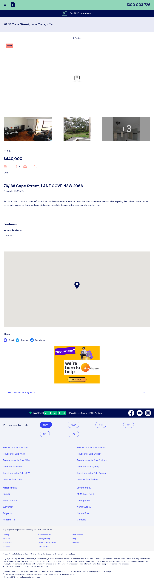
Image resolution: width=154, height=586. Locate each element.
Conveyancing (44, 538)
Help (74, 538)
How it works (77, 534)
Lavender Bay (84, 487)
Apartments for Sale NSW (16, 473)
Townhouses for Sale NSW (16, 460)
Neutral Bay (83, 513)
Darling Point (83, 500)
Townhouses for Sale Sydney (92, 460)
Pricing (6, 534)
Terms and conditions (47, 543)
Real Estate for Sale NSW (16, 447)
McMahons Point (85, 494)
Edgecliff (7, 513)
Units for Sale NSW (13, 466)
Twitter (24, 340)
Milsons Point (10, 487)
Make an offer (43, 547)
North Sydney (84, 506)
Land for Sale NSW (12, 479)
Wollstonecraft (11, 500)
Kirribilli (6, 494)
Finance (6, 538)
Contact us (7, 543)
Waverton (8, 506)
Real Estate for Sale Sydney (91, 447)
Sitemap (6, 547)
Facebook (40, 340)
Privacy (75, 543)
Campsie (81, 519)
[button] (7, 5)
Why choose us (44, 534)
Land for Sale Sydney (88, 479)
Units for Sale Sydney (88, 466)
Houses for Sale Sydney (89, 453)
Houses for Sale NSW (14, 453)
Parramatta (9, 519)
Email (11, 340)
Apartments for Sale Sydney (91, 473)
